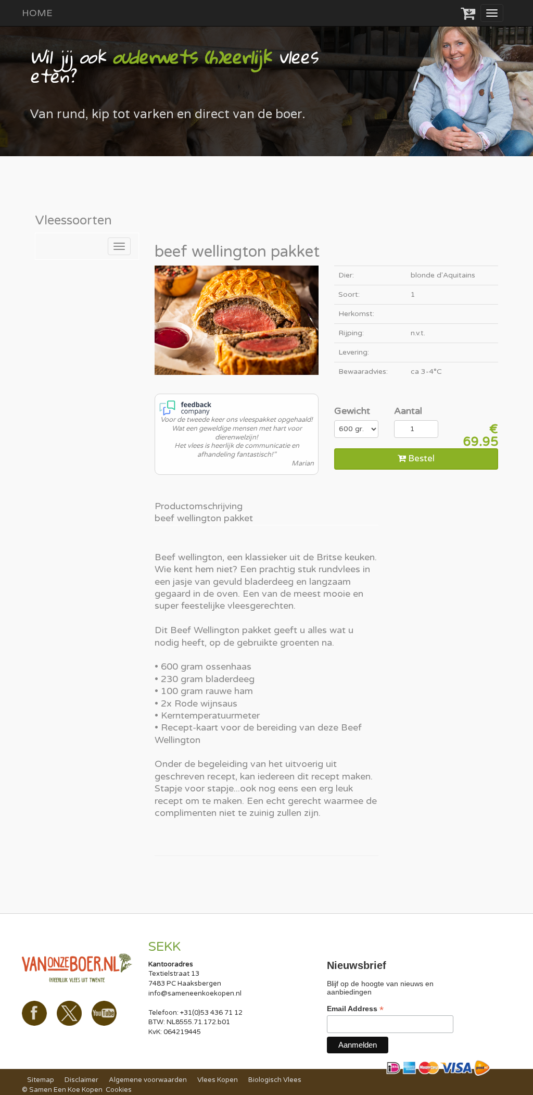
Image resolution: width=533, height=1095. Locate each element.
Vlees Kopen (217, 1080)
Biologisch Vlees (274, 1080)
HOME (37, 13)
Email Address (355, 1009)
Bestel (420, 458)
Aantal (408, 411)
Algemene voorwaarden (148, 1080)
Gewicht (352, 411)
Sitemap (40, 1080)
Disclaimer (81, 1080)
